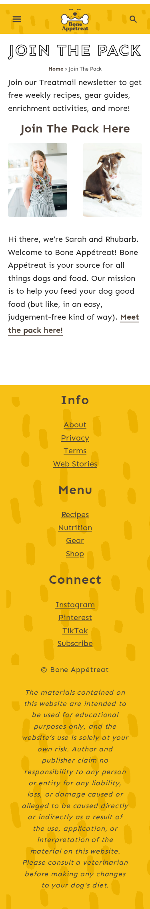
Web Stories (75, 463)
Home (55, 68)
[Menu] (17, 19)
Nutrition (75, 527)
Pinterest (75, 617)
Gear (75, 540)
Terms (75, 450)
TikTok (75, 630)
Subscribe (75, 643)
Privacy (75, 438)
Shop (75, 553)
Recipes (75, 514)
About (75, 424)
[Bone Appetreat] (75, 18)
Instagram (75, 604)
